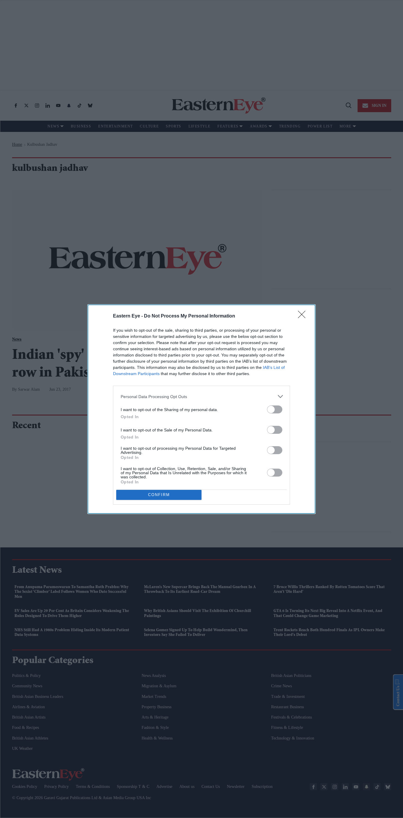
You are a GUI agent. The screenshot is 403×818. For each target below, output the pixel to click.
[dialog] (201, 409)
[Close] (303, 316)
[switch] (274, 409)
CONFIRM (159, 495)
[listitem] (201, 396)
